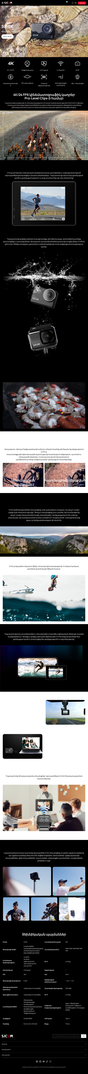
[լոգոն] (8, 3)
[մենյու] (3, 3)
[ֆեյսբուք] (37, 1062)
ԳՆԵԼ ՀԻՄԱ (7, 36)
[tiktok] (47, 1062)
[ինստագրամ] (50, 1062)
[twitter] (40, 1062)
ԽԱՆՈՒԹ (82, 3)
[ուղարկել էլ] (83, 1036)
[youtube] (44, 1062)
